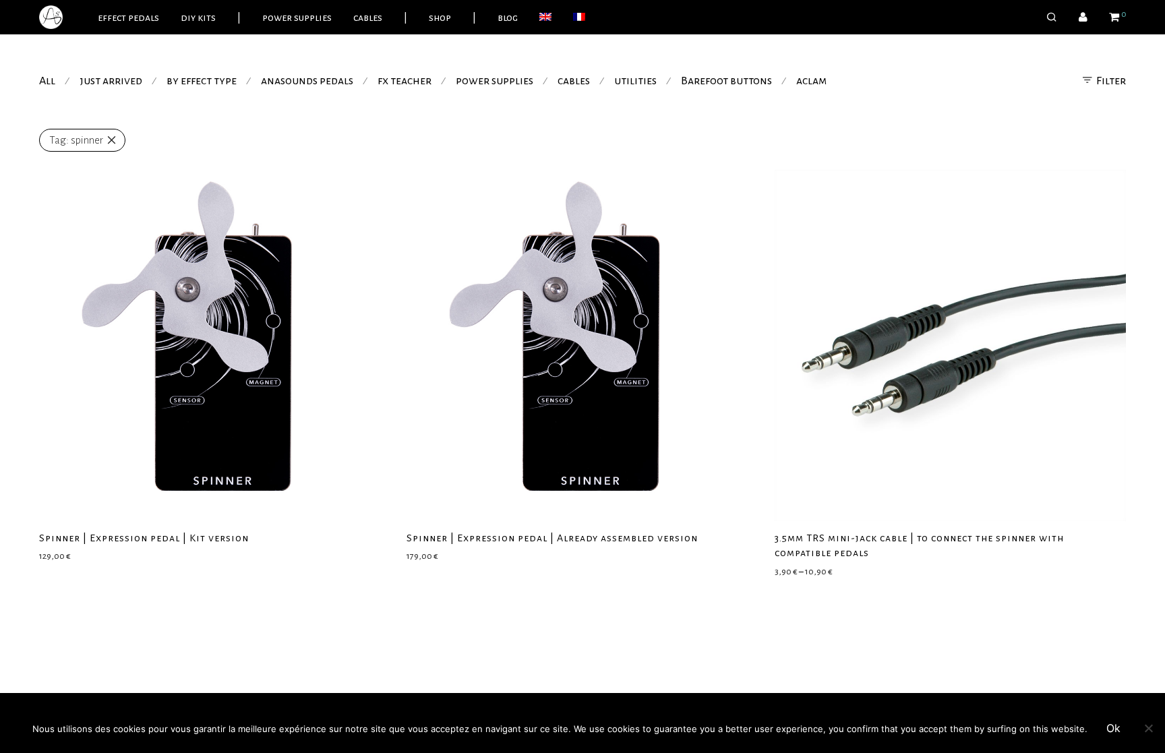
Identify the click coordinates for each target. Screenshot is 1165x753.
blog (508, 17)
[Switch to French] (579, 17)
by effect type (202, 81)
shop (440, 17)
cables (367, 17)
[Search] (1052, 17)
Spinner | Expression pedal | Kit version (144, 538)
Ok (1113, 728)
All (47, 81)
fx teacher (404, 81)
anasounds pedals (307, 81)
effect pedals (128, 17)
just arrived (111, 81)
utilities (635, 81)
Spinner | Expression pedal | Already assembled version (552, 538)
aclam (811, 81)
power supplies (297, 17)
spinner (76, 140)
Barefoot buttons (726, 81)
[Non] (1148, 728)
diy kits (198, 17)
